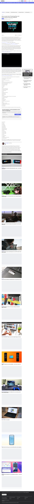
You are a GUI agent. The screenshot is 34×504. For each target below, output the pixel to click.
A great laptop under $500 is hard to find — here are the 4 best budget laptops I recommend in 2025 (27, 74)
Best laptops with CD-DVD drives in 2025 (27, 87)
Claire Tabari (6, 18)
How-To (3, 18)
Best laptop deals (27, 12)
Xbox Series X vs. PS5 (4, 42)
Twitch (3, 51)
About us (10, 498)
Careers (25, 498)
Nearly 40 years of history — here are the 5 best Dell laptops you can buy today (28, 78)
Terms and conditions (4, 497)
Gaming (2, 14)
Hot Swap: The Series (21, 12)
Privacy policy (18, 497)
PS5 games (13, 43)
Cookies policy (26, 497)
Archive (18, 498)
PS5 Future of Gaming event (14, 44)
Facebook (9, 51)
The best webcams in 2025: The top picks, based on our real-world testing (28, 81)
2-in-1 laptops (7, 12)
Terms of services (10, 116)
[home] (2, 2)
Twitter (11, 75)
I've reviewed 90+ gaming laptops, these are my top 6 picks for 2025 (27, 84)
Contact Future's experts (12, 497)
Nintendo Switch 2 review (14, 12)
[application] (12, 60)
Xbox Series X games (8, 43)
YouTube (5, 51)
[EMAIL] (5, 144)
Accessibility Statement (4, 498)
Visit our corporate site (26, 492)
